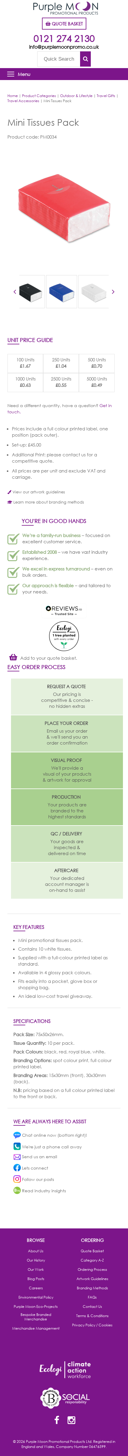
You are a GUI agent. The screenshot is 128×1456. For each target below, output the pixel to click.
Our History (36, 1260)
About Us (35, 1251)
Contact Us (92, 1306)
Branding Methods (92, 1288)
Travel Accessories (23, 100)
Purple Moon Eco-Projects (36, 1306)
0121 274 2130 (64, 38)
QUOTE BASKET (67, 24)
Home (12, 95)
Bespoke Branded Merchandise (36, 1317)
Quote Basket (92, 1251)
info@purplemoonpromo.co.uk (64, 47)
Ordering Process (92, 1269)
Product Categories (39, 95)
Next (113, 292)
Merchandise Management (36, 1328)
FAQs (92, 1297)
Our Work (36, 1269)
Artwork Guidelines (92, 1279)
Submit (85, 59)
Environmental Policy (35, 1297)
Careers (36, 1288)
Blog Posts (35, 1279)
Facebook (56, 1421)
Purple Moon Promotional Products (65, 8)
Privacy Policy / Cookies (92, 1325)
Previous (14, 292)
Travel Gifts (106, 95)
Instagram (71, 1421)
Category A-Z (92, 1260)
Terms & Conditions (92, 1316)
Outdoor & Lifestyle (76, 95)
